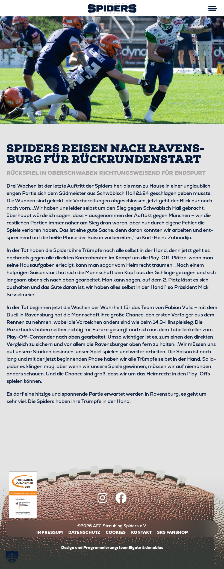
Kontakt (141, 532)
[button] (12, 557)
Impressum (49, 532)
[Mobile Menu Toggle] (212, 8)
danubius (154, 547)
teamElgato (130, 547)
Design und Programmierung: (89, 547)
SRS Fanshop (172, 532)
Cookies (116, 532)
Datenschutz (84, 532)
